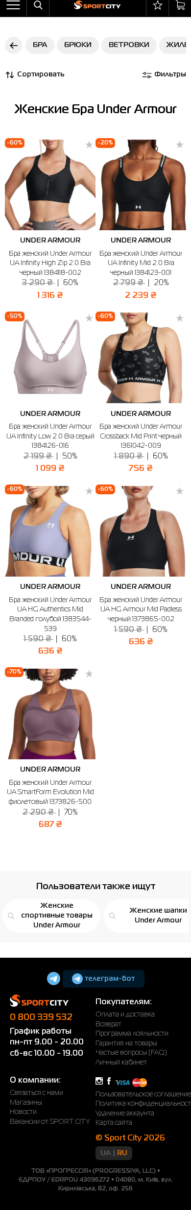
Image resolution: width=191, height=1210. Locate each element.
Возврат (108, 1024)
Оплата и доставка (125, 1014)
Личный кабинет (121, 1062)
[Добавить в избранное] (89, 145)
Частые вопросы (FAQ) (131, 1053)
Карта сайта (114, 1123)
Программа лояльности (132, 1034)
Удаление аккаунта (125, 1113)
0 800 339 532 (41, 1017)
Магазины (26, 1103)
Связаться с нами (36, 1093)
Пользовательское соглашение (143, 1094)
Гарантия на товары (126, 1043)
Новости (23, 1112)
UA (105, 1153)
